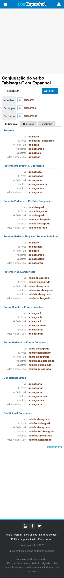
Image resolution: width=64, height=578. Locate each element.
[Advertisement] (32, 41)
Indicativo (11, 124)
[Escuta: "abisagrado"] (20, 108)
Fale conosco (45, 539)
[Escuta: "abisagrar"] (20, 100)
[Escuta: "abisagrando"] (20, 116)
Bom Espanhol (32, 4)
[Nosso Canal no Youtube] (25, 526)
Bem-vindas (30, 534)
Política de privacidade (23, 539)
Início (9, 534)
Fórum (18, 534)
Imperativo (46, 124)
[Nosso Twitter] (39, 526)
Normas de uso (47, 534)
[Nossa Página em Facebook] (32, 526)
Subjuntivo (28, 124)
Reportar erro (54, 446)
